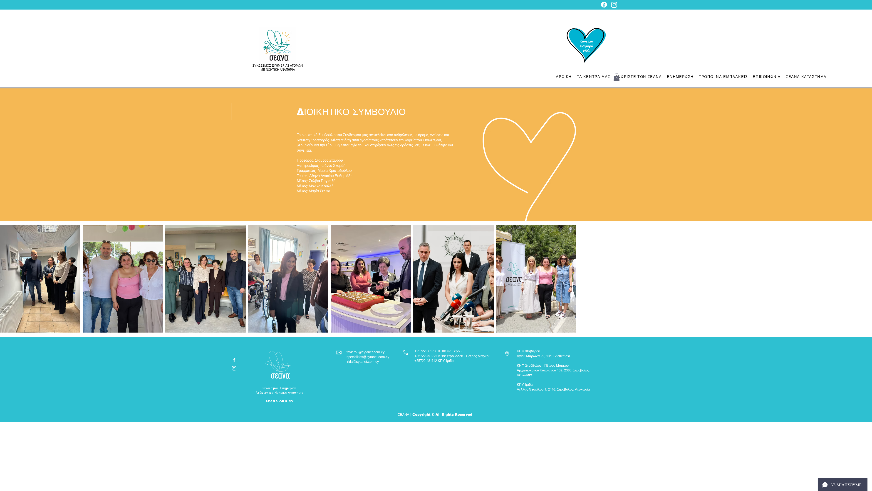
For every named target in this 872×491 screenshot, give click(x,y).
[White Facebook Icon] (234, 360)
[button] (616, 77)
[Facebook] (604, 5)
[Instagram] (614, 5)
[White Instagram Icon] (234, 368)
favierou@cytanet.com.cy (366, 352)
